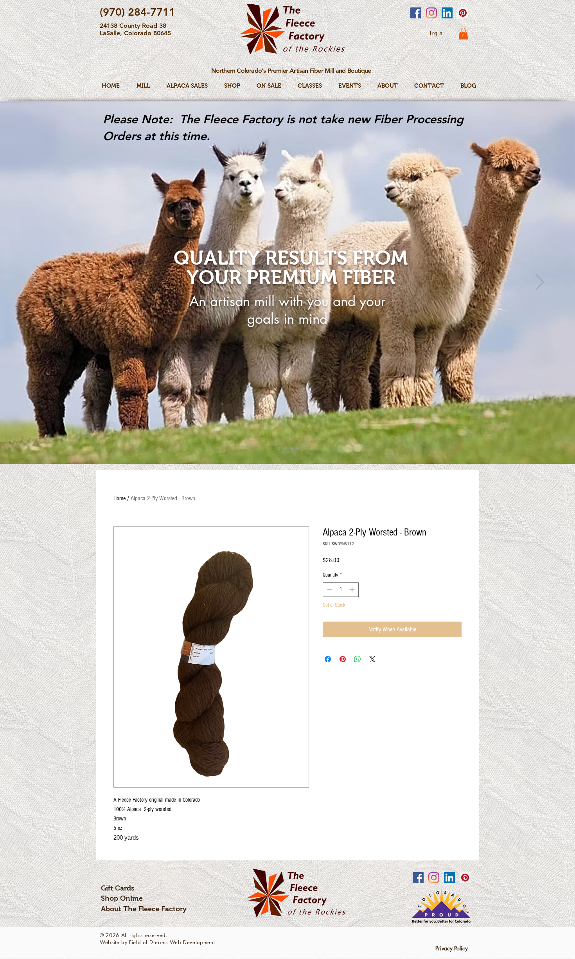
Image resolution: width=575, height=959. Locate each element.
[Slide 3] (291, 448)
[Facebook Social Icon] (415, 12)
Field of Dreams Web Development (172, 942)
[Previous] (35, 282)
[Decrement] (329, 590)
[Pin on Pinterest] (342, 659)
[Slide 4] (297, 448)
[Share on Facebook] (327, 659)
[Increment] (353, 590)
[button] (463, 34)
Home (119, 498)
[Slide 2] (284, 448)
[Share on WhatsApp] (357, 659)
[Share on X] (372, 659)
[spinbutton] (341, 590)
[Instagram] (431, 12)
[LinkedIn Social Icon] (447, 12)
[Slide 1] (278, 448)
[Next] (540, 282)
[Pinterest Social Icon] (462, 12)
